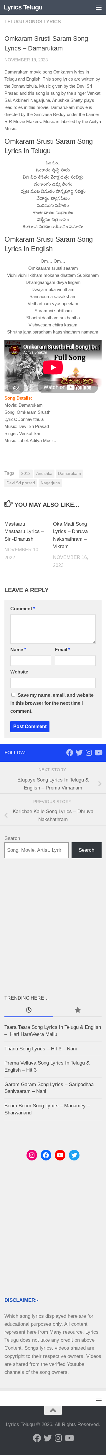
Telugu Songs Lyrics (32, 21)
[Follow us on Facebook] (69, 752)
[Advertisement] (53, 926)
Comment (22, 608)
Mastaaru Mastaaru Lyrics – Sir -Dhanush (24, 531)
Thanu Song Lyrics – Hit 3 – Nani (40, 1049)
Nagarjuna (50, 483)
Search (12, 838)
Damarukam (69, 473)
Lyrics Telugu (23, 7)
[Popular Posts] (77, 1010)
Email (62, 649)
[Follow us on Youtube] (98, 752)
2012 (26, 473)
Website (19, 671)
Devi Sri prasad (20, 483)
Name (18, 649)
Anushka (44, 473)
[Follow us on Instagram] (88, 752)
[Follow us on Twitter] (79, 752)
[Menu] (98, 7)
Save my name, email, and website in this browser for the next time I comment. (52, 703)
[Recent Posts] (28, 1010)
